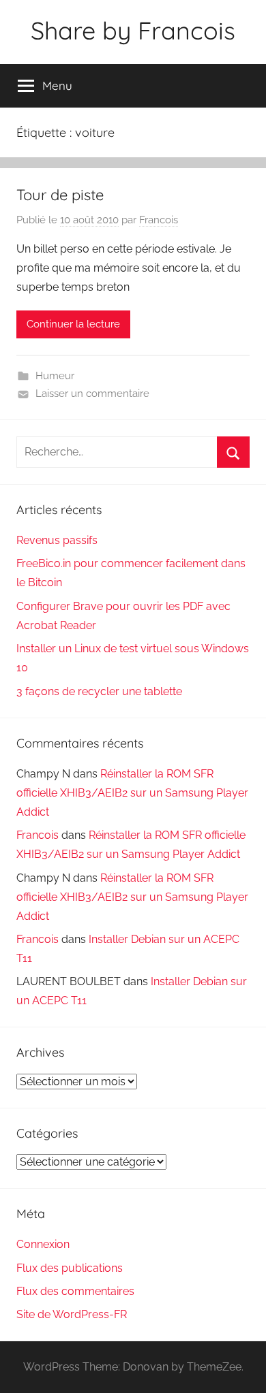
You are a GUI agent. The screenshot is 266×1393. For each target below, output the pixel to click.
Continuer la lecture (73, 324)
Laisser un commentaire (92, 393)
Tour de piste (60, 194)
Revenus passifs (57, 540)
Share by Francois (133, 30)
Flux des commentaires (75, 1291)
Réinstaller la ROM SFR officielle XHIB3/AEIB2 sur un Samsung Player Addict (132, 792)
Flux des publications (69, 1268)
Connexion (43, 1244)
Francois (158, 220)
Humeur (54, 376)
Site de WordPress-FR (71, 1314)
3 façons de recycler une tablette (99, 691)
